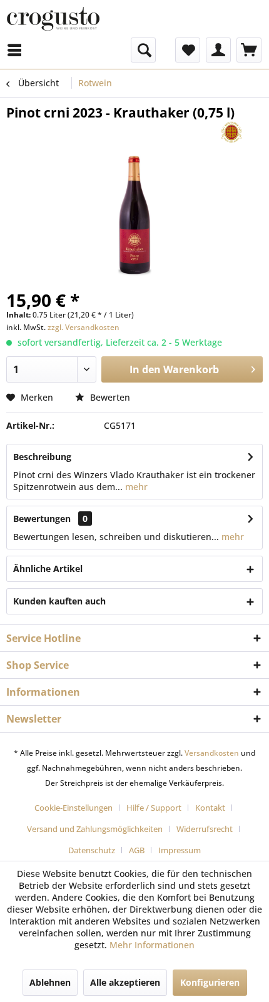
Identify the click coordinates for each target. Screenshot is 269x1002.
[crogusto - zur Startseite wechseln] (53, 18)
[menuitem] (88, 50)
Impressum (179, 850)
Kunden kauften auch (59, 601)
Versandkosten (212, 753)
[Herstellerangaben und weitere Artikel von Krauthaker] (231, 132)
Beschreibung (42, 457)
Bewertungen (42, 518)
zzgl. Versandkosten (83, 327)
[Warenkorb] (248, 50)
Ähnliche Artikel (48, 568)
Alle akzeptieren (125, 982)
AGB (137, 850)
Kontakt (210, 807)
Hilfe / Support (153, 807)
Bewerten (109, 397)
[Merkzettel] (187, 50)
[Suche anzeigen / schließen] (143, 50)
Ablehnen (50, 982)
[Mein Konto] (218, 50)
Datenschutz (91, 850)
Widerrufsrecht (204, 828)
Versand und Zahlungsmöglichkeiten (95, 828)
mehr (135, 487)
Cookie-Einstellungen (73, 807)
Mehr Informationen (152, 945)
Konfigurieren (210, 982)
